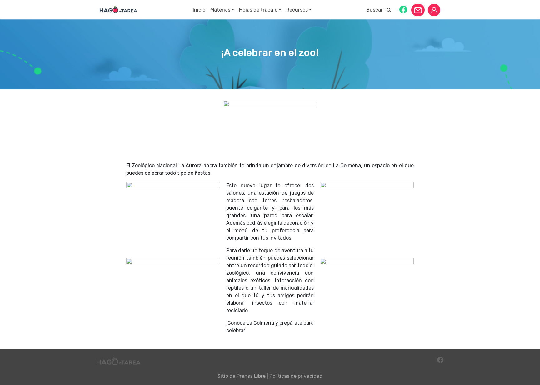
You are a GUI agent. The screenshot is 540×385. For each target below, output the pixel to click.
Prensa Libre (251, 376)
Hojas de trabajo (258, 10)
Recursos (297, 10)
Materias (220, 10)
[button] (403, 9)
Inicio (199, 10)
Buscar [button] (376, 10)
